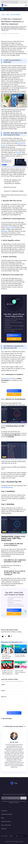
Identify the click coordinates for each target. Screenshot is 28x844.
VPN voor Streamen (15, 14)
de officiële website (7, 487)
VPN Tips (17, 646)
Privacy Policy (4, 835)
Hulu (12, 227)
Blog (7, 14)
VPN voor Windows (6, 646)
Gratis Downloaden (14, 335)
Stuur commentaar (14, 713)
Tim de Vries (4, 33)
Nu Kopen (14, 338)
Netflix (8, 227)
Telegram (4, 231)
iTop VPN (18, 152)
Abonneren (23, 798)
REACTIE (3, 696)
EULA (10, 835)
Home (3, 14)
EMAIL (3, 690)
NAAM (3, 684)
